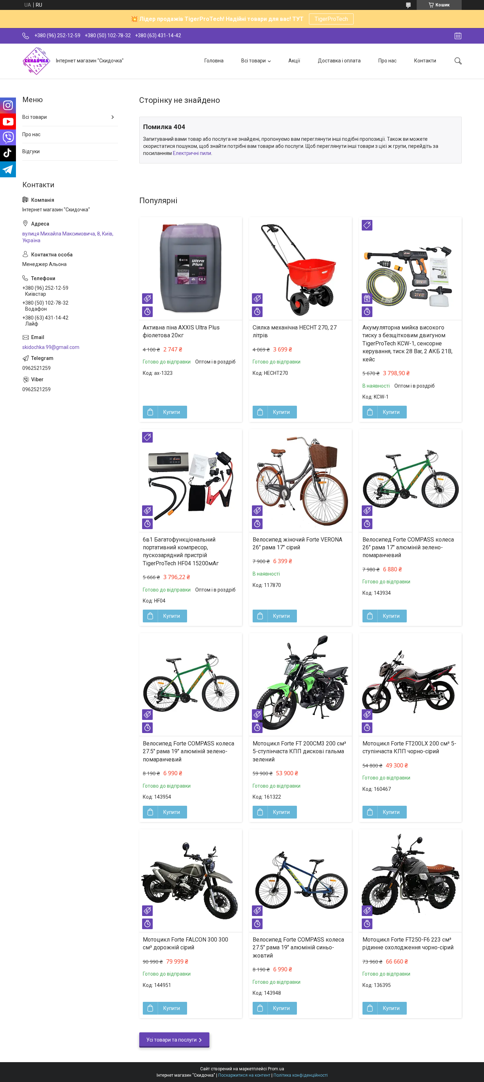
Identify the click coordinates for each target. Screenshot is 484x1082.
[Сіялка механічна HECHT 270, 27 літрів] (300, 268)
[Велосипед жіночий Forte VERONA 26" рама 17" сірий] (300, 480)
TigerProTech (331, 19)
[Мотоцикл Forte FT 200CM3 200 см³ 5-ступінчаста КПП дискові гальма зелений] (300, 684)
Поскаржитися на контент (244, 1075)
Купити (171, 412)
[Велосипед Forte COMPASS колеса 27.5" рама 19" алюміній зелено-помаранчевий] (190, 684)
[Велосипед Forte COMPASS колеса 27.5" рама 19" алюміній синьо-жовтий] (300, 880)
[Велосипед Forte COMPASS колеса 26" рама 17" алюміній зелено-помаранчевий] (410, 480)
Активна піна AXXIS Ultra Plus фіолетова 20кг (181, 331)
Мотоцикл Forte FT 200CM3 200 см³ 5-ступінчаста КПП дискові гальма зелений (299, 751)
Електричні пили (192, 153)
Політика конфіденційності (301, 1075)
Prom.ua (276, 1068)
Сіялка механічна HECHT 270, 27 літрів (295, 331)
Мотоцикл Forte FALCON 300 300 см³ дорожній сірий (185, 943)
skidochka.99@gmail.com (50, 347)
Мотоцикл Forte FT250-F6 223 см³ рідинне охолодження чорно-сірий (408, 943)
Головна (214, 60)
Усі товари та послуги (171, 1040)
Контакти (425, 60)
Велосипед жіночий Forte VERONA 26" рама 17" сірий (297, 543)
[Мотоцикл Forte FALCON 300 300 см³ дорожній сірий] (190, 880)
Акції (294, 60)
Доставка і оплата (339, 60)
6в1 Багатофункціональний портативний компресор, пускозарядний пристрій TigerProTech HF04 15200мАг (181, 551)
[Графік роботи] (458, 36)
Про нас (387, 60)
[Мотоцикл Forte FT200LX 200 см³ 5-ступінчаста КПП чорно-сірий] (410, 684)
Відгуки (31, 151)
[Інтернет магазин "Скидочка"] (36, 61)
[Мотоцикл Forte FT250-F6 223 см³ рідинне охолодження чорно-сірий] (410, 880)
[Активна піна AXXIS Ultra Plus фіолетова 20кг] (190, 268)
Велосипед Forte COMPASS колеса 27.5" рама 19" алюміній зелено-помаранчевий (188, 751)
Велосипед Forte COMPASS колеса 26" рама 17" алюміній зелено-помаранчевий (408, 547)
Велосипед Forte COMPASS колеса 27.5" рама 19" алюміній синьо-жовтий (298, 947)
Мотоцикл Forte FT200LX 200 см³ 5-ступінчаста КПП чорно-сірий (409, 747)
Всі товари (253, 60)
